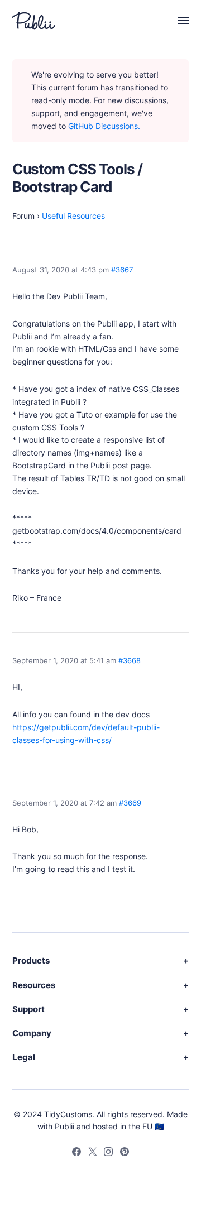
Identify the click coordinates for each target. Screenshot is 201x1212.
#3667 (122, 270)
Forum (23, 216)
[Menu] (177, 21)
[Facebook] (76, 1153)
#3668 (129, 661)
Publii (64, 1126)
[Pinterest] (124, 1153)
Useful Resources (73, 216)
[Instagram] (108, 1153)
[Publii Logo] (33, 21)
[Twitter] (92, 1153)
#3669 (130, 803)
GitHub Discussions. (104, 126)
